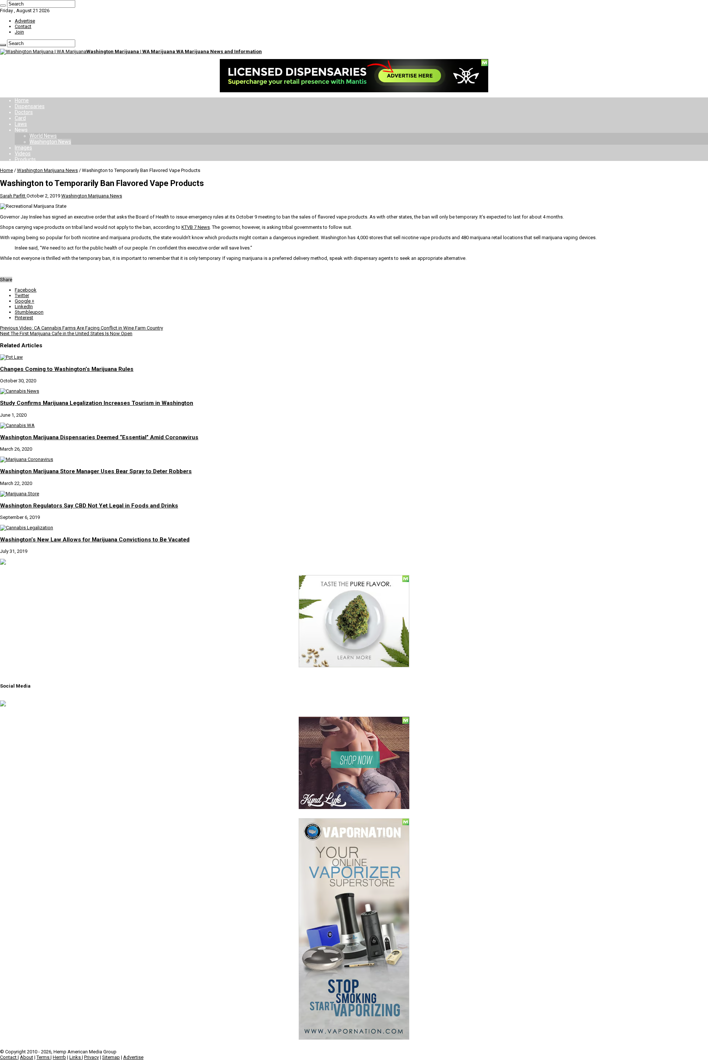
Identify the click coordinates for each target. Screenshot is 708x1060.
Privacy (91, 1057)
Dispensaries (30, 106)
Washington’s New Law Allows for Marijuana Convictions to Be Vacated (95, 539)
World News (43, 136)
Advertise (25, 21)
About (26, 1057)
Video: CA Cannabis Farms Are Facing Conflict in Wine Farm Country (81, 328)
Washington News (50, 142)
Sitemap (111, 1057)
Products (25, 159)
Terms (44, 1057)
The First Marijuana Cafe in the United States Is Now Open (66, 333)
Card (20, 118)
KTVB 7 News (195, 227)
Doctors (24, 112)
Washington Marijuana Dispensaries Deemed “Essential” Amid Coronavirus (99, 437)
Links (75, 1057)
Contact (23, 26)
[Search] (3, 5)
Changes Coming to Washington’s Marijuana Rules (66, 369)
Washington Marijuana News (47, 170)
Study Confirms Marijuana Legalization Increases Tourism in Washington (96, 403)
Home (22, 100)
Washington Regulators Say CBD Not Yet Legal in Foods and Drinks (89, 505)
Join (19, 32)
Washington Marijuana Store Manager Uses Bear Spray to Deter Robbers (96, 471)
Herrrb (59, 1057)
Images (23, 148)
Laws (21, 124)
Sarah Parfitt (13, 196)
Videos (23, 153)
